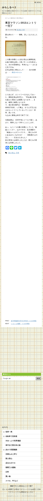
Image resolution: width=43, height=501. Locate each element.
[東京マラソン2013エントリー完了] (21, 83)
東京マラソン (17, 72)
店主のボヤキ (11, 463)
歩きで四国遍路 (11, 449)
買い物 (8, 476)
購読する (7, 374)
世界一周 (9, 432)
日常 (23, 30)
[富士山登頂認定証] (21, 48)
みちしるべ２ (9, 7)
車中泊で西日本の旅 (13, 445)
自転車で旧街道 (11, 436)
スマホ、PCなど (12, 481)
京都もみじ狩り (11, 454)
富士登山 (19, 30)
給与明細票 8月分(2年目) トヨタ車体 (23, 321)
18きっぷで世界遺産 (13, 441)
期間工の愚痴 (11, 467)
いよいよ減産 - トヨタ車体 (20, 324)
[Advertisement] (21, 238)
